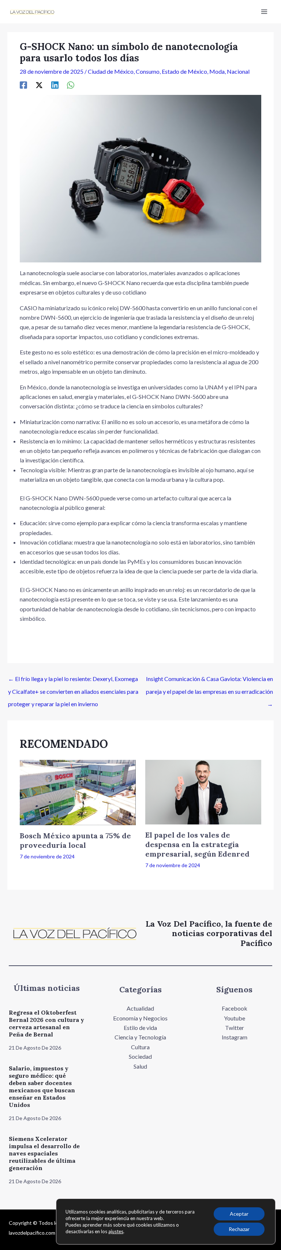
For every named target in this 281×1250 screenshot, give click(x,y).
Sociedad (140, 1056)
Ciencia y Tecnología (140, 1037)
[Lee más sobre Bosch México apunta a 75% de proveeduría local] (78, 791)
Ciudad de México (111, 71)
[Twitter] (39, 85)
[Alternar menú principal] (264, 12)
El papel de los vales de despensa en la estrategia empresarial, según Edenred (197, 844)
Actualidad (140, 1008)
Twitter (234, 1027)
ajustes (115, 1231)
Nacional (238, 71)
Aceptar (239, 1214)
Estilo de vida (140, 1027)
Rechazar (239, 1229)
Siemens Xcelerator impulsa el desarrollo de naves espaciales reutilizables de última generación (44, 1153)
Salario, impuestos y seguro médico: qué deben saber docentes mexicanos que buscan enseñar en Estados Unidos (42, 1086)
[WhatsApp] (70, 85)
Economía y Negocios (140, 1018)
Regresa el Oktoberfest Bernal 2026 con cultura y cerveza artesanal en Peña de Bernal (46, 1023)
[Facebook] (23, 85)
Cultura (140, 1046)
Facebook (234, 1008)
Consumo (148, 71)
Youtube (234, 1018)
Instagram (234, 1037)
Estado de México (184, 71)
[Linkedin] (55, 85)
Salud (140, 1066)
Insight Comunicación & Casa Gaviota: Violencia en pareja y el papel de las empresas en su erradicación (209, 680)
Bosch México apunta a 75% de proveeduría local (75, 840)
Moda (217, 71)
